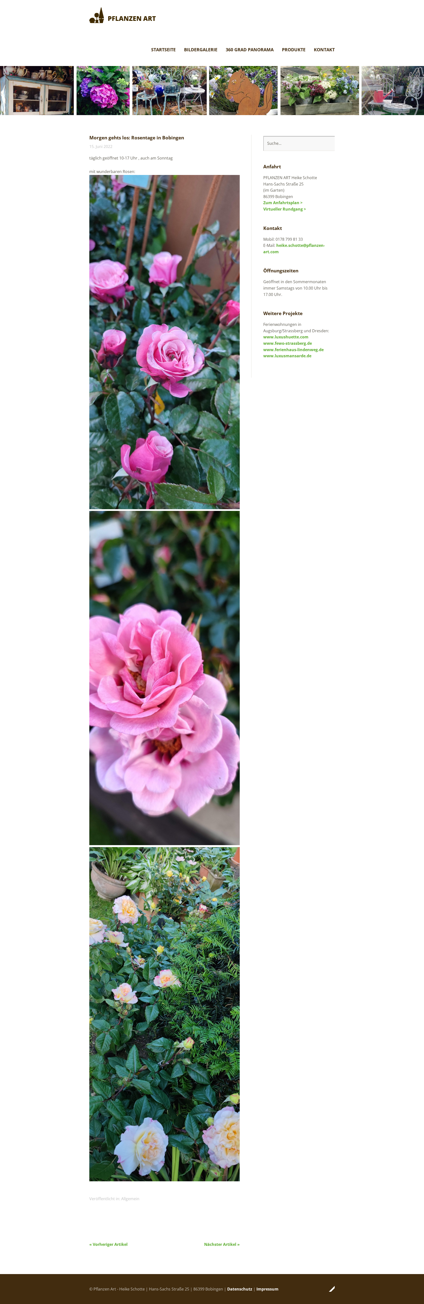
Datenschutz (239, 1289)
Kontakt (324, 50)
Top (329, 1289)
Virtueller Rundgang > (284, 209)
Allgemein (130, 1198)
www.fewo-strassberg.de (287, 343)
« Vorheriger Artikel (108, 1244)
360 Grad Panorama (250, 50)
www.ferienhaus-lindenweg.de (293, 349)
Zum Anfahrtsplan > (283, 202)
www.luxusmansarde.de (287, 356)
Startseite (163, 50)
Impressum (267, 1289)
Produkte (293, 50)
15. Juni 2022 (100, 146)
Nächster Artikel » (222, 1244)
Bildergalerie (200, 50)
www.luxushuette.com (285, 337)
